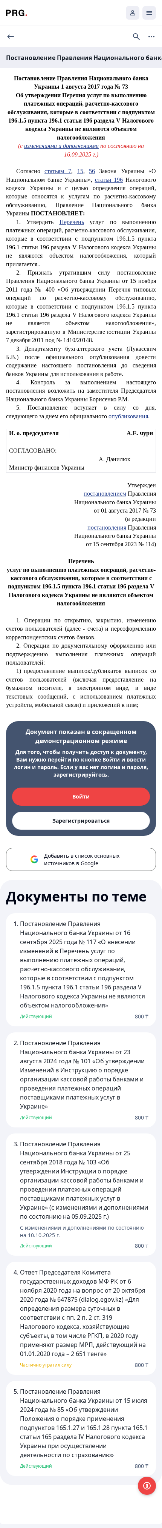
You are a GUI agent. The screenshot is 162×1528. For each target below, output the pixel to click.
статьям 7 (57, 171)
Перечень (72, 222)
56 (92, 171)
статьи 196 (109, 180)
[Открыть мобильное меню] (149, 13)
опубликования (128, 416)
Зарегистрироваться (81, 820)
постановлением (105, 493)
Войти (81, 796)
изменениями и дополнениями (61, 146)
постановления (106, 527)
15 (80, 171)
